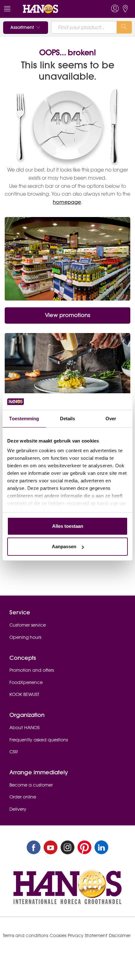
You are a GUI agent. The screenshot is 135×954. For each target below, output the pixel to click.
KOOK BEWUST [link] (24, 694)
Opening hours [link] (25, 637)
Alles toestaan (67, 526)
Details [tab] (67, 418)
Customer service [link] (27, 625)
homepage (67, 202)
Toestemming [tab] (24, 418)
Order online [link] (22, 797)
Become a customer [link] (31, 785)
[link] (54, 9)
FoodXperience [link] (26, 682)
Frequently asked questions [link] (38, 740)
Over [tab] (110, 418)
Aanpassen (64, 546)
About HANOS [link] (24, 727)
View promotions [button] (67, 315)
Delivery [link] (17, 809)
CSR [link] (13, 752)
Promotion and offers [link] (31, 670)
